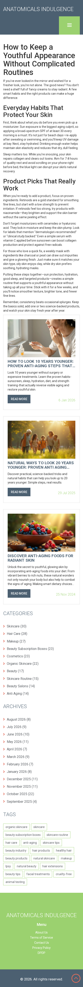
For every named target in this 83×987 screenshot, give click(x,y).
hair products (41, 850)
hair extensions (52, 866)
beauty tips (13, 874)
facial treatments (38, 874)
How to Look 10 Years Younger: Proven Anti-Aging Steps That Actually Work (41, 363)
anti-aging (30, 842)
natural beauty (26, 866)
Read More (19, 399)
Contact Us (41, 942)
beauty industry (16, 850)
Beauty (15, 671)
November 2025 (22, 787)
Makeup (16, 641)
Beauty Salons (21, 686)
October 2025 (20, 794)
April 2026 (17, 749)
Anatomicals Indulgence (38, 9)
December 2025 (22, 779)
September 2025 (22, 802)
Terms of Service (41, 937)
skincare (39, 827)
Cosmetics (18, 656)
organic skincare (16, 827)
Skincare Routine (23, 679)
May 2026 (18, 742)
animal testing (15, 882)
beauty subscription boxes (23, 835)
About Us (41, 932)
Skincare (16, 626)
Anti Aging (18, 694)
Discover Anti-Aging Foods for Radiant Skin (40, 558)
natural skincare (44, 858)
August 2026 (19, 719)
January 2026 (19, 772)
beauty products (16, 858)
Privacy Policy (41, 947)
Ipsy (8, 866)
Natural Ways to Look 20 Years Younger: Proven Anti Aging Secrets (41, 465)
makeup (66, 858)
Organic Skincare (23, 664)
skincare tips (51, 842)
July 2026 (16, 727)
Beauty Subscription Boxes (30, 649)
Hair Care (17, 634)
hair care (11, 842)
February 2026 (20, 764)
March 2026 (18, 757)
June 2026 (18, 734)
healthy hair (64, 850)
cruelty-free (64, 874)
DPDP (41, 953)
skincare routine (57, 835)
